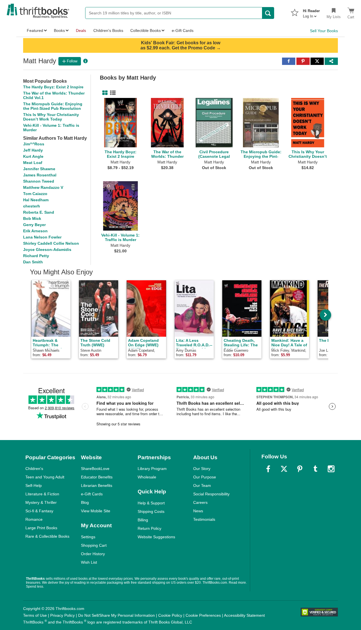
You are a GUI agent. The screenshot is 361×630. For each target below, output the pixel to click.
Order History (93, 554)
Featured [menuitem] (35, 30)
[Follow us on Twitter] (284, 469)
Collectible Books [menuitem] (145, 30)
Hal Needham (36, 200)
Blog (85, 502)
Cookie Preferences (203, 615)
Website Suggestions (156, 537)
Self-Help (33, 485)
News (198, 511)
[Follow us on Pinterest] (300, 469)
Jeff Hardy (33, 150)
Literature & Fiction (42, 494)
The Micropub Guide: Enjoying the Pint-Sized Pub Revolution (52, 106)
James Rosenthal (39, 175)
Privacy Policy (62, 615)
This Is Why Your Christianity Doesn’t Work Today (51, 116)
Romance (34, 519)
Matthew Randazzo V (43, 187)
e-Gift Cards (92, 494)
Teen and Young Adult (44, 477)
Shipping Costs (151, 511)
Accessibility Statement (244, 615)
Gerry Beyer (34, 224)
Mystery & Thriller (41, 502)
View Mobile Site (95, 511)
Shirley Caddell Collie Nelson (51, 243)
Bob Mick (32, 218)
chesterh (31, 206)
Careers (200, 502)
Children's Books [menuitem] (108, 30)
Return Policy (149, 528)
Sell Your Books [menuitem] (324, 31)
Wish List (89, 562)
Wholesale (147, 477)
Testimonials (204, 519)
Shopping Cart (94, 545)
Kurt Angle (33, 156)
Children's (34, 468)
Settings (88, 537)
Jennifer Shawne (39, 169)
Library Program (152, 468)
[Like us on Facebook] (268, 469)
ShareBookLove (95, 468)
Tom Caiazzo (35, 193)
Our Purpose (204, 477)
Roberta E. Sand (38, 212)
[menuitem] (311, 11)
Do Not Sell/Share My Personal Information (116, 615)
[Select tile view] (112, 93)
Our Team (202, 485)
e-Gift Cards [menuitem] (182, 30)
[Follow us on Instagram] (331, 469)
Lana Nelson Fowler (42, 237)
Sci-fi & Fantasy (39, 511)
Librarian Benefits (96, 485)
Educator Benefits (97, 477)
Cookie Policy (170, 615)
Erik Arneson (35, 231)
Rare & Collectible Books (47, 536)
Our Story (201, 468)
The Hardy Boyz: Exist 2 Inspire (53, 87)
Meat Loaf (32, 162)
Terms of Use (35, 615)
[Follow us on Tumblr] (315, 469)
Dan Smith (33, 262)
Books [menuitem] (59, 30)
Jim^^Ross (33, 144)
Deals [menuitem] (81, 30)
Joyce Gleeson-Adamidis (47, 249)
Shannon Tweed (38, 181)
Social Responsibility (211, 494)
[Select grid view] (104, 93)
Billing (143, 520)
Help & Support (151, 503)
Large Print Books (41, 528)
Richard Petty (36, 255)
